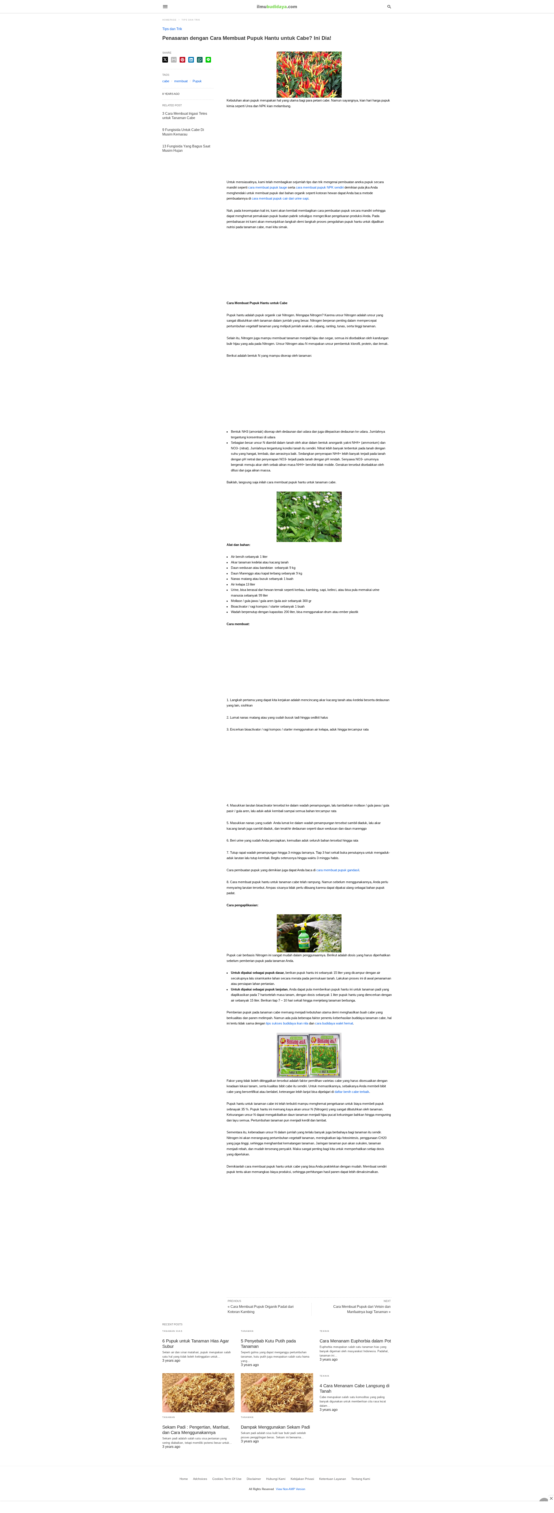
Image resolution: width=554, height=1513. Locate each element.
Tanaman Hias (172, 1331)
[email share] (174, 60)
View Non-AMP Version (290, 1489)
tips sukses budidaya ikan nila (287, 1023)
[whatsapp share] (200, 60)
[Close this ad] (551, 1498)
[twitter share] (165, 60)
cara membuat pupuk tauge (267, 187)
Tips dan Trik (191, 20)
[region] (309, 145)
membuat (181, 81)
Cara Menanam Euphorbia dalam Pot (355, 1341)
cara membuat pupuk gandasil (337, 870)
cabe (165, 81)
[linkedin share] (191, 60)
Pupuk (197, 81)
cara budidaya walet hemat (334, 1023)
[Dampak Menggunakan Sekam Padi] (277, 1392)
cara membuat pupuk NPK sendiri (320, 187)
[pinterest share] (182, 60)
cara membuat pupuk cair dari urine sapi (280, 198)
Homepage (169, 20)
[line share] (208, 60)
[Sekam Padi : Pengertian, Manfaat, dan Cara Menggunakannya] (198, 1392)
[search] (389, 6)
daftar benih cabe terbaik (352, 1092)
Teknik (325, 1331)
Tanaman (247, 1331)
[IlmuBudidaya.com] (276, 6)
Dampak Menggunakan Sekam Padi (275, 1427)
